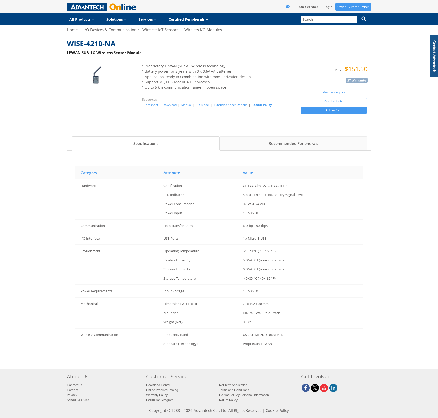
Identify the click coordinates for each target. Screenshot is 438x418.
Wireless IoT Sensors (160, 30)
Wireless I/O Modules (203, 30)
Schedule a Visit (78, 400)
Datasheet (150, 105)
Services (146, 19)
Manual (186, 105)
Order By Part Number (353, 7)
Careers (72, 390)
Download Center (158, 385)
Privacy (72, 395)
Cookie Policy (277, 410)
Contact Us (74, 385)
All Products (80, 19)
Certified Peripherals (187, 19)
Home (72, 30)
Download (169, 105)
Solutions (115, 19)
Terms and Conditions (234, 390)
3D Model (203, 105)
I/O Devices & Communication (110, 30)
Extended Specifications (230, 105)
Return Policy (262, 105)
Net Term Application (233, 385)
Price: (339, 70)
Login (328, 7)
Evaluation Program (159, 400)
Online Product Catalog (162, 390)
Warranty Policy (157, 395)
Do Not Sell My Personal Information (244, 395)
